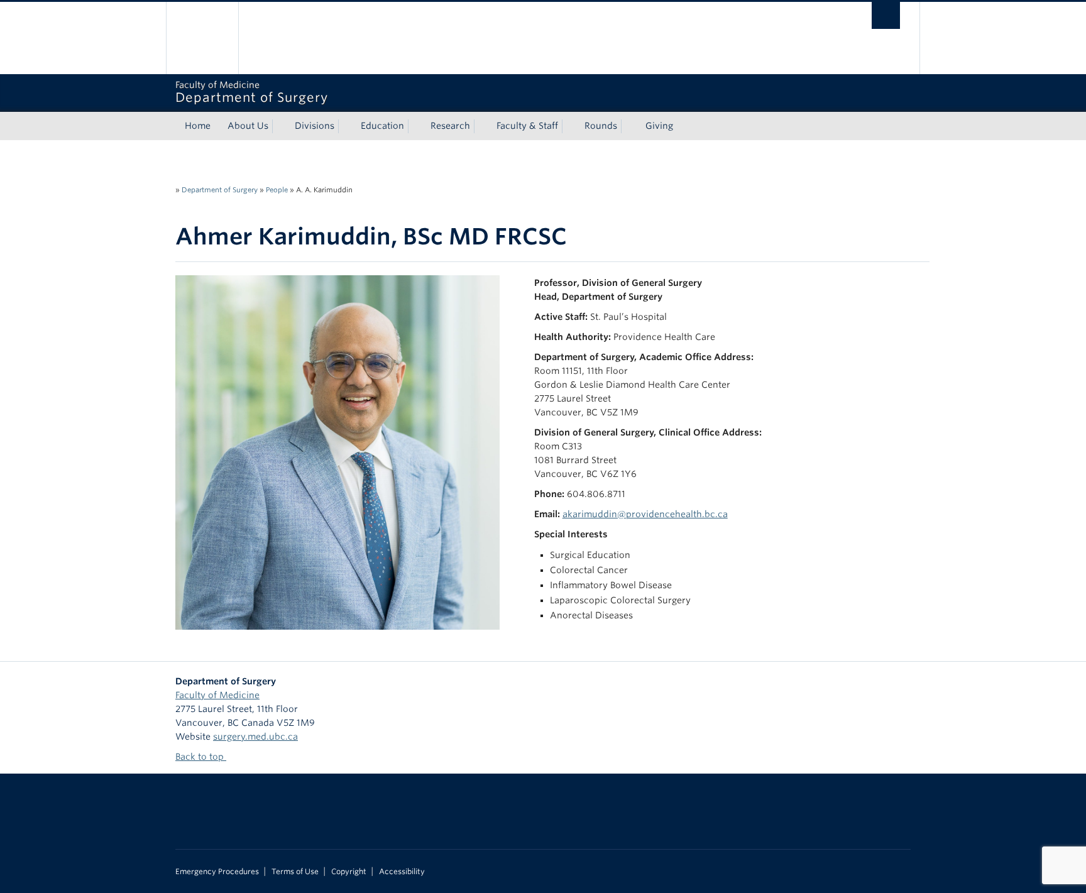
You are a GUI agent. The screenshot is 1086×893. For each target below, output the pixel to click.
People (277, 189)
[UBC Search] (886, 15)
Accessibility (402, 871)
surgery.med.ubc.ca (255, 736)
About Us (248, 126)
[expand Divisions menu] (345, 126)
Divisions (314, 126)
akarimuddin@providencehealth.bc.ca (645, 514)
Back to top (200, 757)
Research (450, 126)
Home (198, 126)
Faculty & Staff (527, 126)
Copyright (348, 871)
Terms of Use (295, 871)
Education (382, 126)
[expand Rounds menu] (628, 126)
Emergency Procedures (217, 871)
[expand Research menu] (481, 126)
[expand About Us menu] (279, 126)
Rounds (600, 126)
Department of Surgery (220, 189)
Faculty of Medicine (217, 695)
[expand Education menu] (415, 126)
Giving (659, 126)
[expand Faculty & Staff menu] (569, 126)
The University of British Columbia (202, 38)
